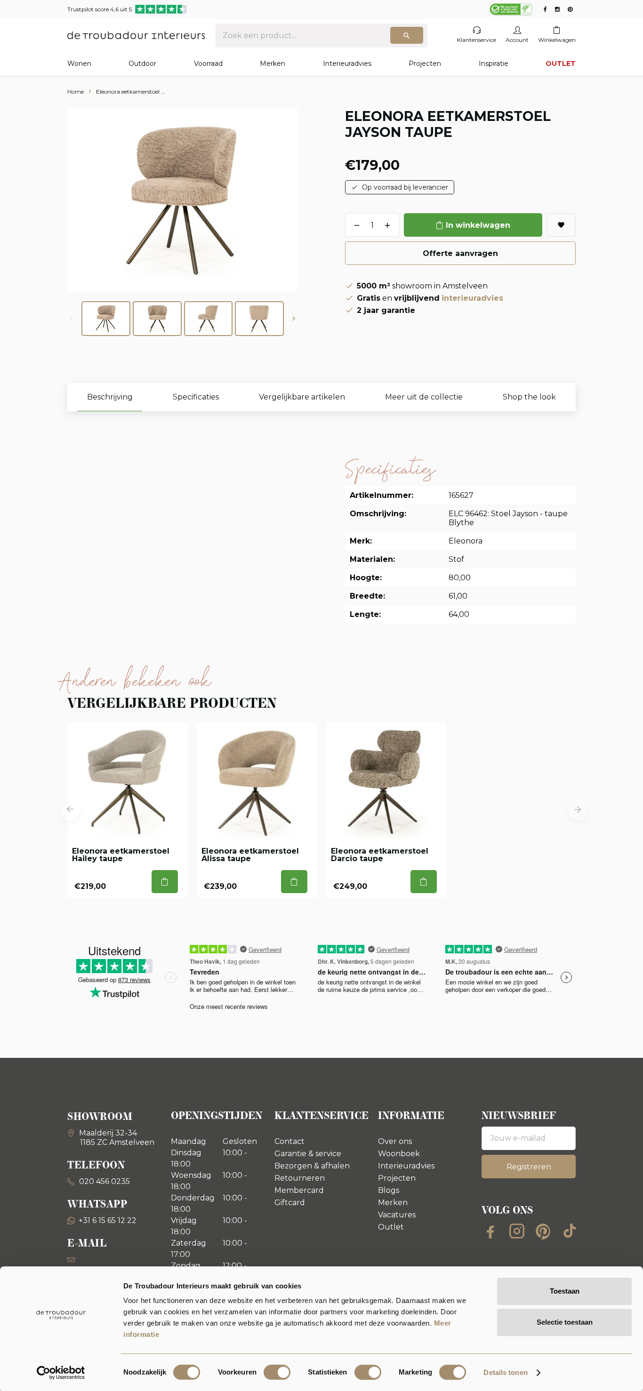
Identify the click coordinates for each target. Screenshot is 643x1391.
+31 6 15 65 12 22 (108, 1220)
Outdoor (142, 63)
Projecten (425, 63)
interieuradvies (472, 298)
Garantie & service (307, 1153)
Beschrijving (110, 396)
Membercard (299, 1190)
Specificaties (196, 396)
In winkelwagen (478, 225)
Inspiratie (493, 63)
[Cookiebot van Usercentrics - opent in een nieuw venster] (61, 1373)
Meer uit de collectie (424, 396)
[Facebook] (490, 1231)
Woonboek (399, 1153)
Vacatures (397, 1214)
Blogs (388, 1190)
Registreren (528, 1166)
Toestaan (564, 1291)
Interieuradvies (347, 63)
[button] (293, 318)
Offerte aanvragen (460, 253)
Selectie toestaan (565, 1322)
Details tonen (505, 1372)
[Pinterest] (543, 1231)
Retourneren (299, 1178)
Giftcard (289, 1202)
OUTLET (561, 63)
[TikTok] (570, 1231)
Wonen (79, 63)
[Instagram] (517, 1231)
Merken (272, 63)
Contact (289, 1141)
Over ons (395, 1141)
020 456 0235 (103, 1181)
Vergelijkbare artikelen (302, 396)
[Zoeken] (406, 35)
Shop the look (529, 396)
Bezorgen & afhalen (312, 1165)
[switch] (277, 1372)
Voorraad (208, 63)
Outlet (391, 1227)
